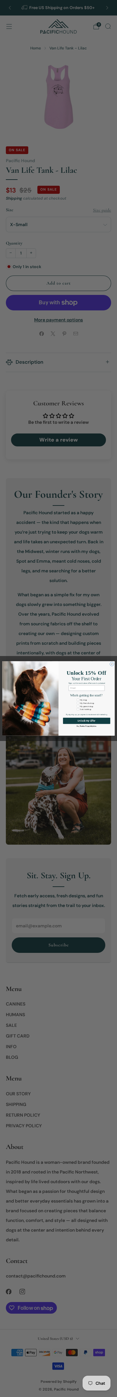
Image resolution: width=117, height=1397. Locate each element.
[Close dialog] (112, 664)
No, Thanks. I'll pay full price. (87, 726)
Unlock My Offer (87, 721)
